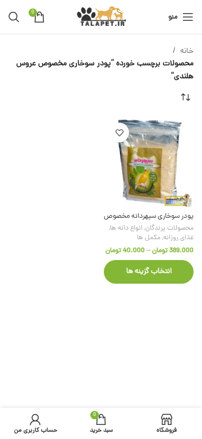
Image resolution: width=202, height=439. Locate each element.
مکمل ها (148, 238)
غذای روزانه (178, 238)
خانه (187, 51)
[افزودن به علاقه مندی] (119, 132)
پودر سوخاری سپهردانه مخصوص (149, 216)
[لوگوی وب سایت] (101, 18)
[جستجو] (14, 17)
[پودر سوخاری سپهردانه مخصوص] (149, 162)
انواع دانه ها (126, 228)
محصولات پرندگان (169, 228)
